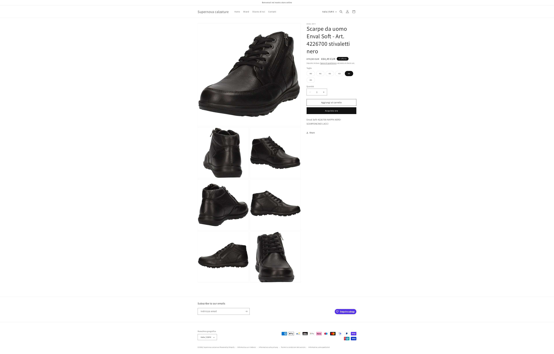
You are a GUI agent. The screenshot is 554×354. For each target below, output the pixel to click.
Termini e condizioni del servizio (293, 347)
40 (312, 74)
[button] (341, 12)
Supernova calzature (211, 347)
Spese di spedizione (328, 63)
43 (341, 74)
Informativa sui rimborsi (246, 347)
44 (349, 73)
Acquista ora (331, 110)
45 (312, 81)
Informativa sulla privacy (268, 347)
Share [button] (312, 132)
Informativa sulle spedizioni (319, 347)
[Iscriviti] (246, 311)
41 (321, 74)
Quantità (310, 86)
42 (331, 74)
